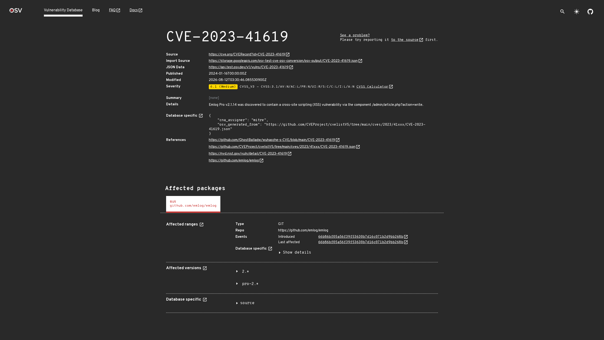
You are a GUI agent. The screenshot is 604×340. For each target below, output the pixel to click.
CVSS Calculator (372, 87)
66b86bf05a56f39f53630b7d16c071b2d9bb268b (360, 237)
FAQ (112, 10)
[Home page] (15, 12)
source (247, 303)
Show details (297, 252)
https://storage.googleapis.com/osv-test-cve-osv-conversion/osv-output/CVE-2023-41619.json (283, 61)
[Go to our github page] (590, 11)
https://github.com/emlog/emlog (234, 160)
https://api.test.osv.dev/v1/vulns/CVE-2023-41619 (249, 67)
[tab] (193, 204)
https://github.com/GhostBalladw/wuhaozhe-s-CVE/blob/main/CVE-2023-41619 (272, 140)
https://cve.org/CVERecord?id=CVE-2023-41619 (247, 54)
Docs (134, 10)
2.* (245, 271)
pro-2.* (250, 284)
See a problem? (355, 35)
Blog (96, 10)
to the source (405, 40)
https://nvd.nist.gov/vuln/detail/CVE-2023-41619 (248, 154)
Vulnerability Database (63, 10)
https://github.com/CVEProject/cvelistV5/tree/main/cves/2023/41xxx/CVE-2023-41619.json (282, 147)
